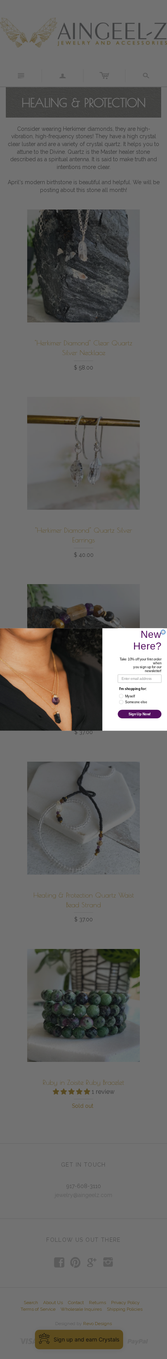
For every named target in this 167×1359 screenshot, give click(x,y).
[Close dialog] (163, 632)
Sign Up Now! (140, 714)
